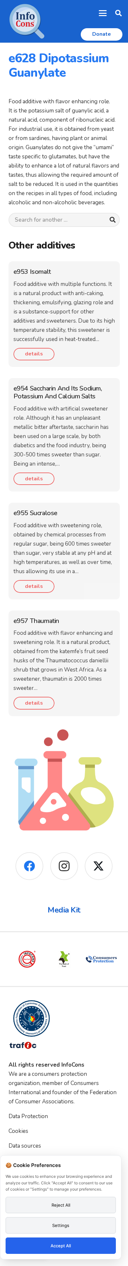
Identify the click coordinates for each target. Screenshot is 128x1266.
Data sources (25, 1146)
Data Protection (28, 1116)
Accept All (61, 1245)
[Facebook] (29, 866)
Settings (60, 1225)
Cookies (18, 1131)
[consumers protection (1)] (101, 959)
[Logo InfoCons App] (27, 21)
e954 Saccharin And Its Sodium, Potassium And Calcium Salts (57, 392)
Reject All (61, 1205)
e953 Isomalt (32, 271)
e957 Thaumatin (36, 620)
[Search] (112, 219)
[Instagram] (64, 866)
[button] (103, 13)
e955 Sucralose (35, 513)
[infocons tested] (27, 959)
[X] (99, 866)
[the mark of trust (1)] (64, 959)
